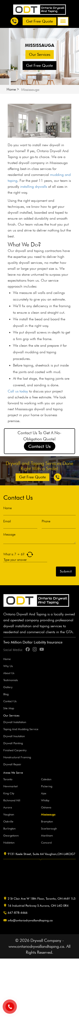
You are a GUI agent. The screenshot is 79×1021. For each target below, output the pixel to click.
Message (9, 534)
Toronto (7, 779)
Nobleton (8, 842)
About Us (8, 673)
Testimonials (10, 680)
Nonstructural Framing (17, 757)
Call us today (18, 391)
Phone (46, 521)
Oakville (8, 821)
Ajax (43, 793)
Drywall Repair (12, 764)
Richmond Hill (11, 800)
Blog (6, 694)
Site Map (8, 708)
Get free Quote (39, 21)
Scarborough (49, 828)
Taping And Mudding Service (20, 729)
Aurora (7, 807)
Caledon (46, 779)
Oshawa (46, 807)
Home (11, 89)
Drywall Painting (13, 743)
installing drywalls (33, 186)
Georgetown (11, 835)
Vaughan (8, 814)
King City (8, 793)
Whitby (45, 800)
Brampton (47, 821)
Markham (47, 835)
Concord (46, 842)
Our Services (39, 54)
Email (7, 521)
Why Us (8, 666)
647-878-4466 (17, 912)
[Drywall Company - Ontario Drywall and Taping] (39, 9)
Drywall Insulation (14, 736)
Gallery (8, 687)
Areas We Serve (13, 772)
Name (7, 508)
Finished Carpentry (15, 750)
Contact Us (39, 446)
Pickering (46, 786)
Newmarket (10, 786)
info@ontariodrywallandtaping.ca (30, 920)
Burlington (9, 828)
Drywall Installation (14, 722)
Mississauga (48, 814)
